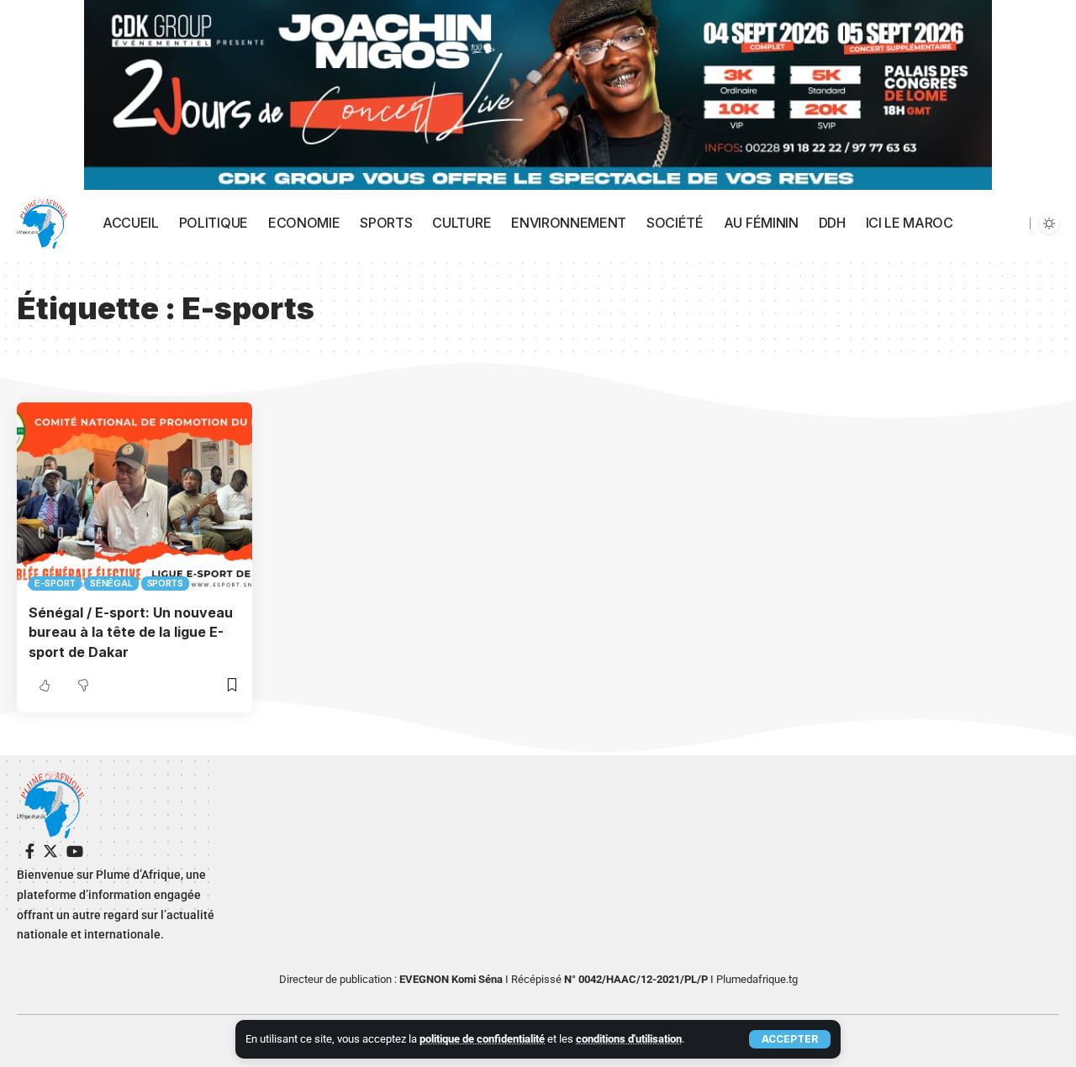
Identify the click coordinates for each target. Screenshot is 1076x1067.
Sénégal (111, 583)
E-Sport (55, 583)
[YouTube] (74, 851)
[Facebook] (30, 851)
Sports (165, 583)
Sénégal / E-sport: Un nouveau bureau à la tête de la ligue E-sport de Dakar (131, 632)
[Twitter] (50, 851)
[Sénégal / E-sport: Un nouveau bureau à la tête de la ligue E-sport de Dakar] (134, 496)
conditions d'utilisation (629, 1039)
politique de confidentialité (482, 1039)
